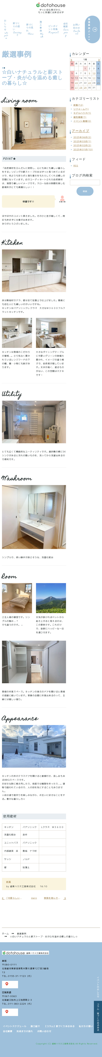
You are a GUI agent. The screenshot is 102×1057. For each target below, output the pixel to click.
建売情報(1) (79, 117)
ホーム (5, 933)
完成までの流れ (25, 1031)
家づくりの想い (17, 29)
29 (85, 87)
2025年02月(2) (82, 145)
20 (76, 82)
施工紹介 (35, 1026)
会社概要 (66, 29)
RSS (75, 165)
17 (94, 78)
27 (76, 87)
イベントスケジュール (14, 1026)
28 (80, 87)
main (34, 898)
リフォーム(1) (81, 109)
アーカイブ (80, 131)
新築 (8, 881)
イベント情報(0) (82, 121)
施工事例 (42, 29)
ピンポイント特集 (53, 29)
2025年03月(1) (82, 141)
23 (89, 82)
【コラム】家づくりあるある (59, 1026)
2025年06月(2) (82, 137)
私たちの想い (86, 1026)
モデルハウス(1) (82, 112)
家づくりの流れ (30, 29)
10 (94, 73)
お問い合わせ (76, 29)
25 (98, 82)
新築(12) (78, 105)
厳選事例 (89, 29)
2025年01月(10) (83, 149)
